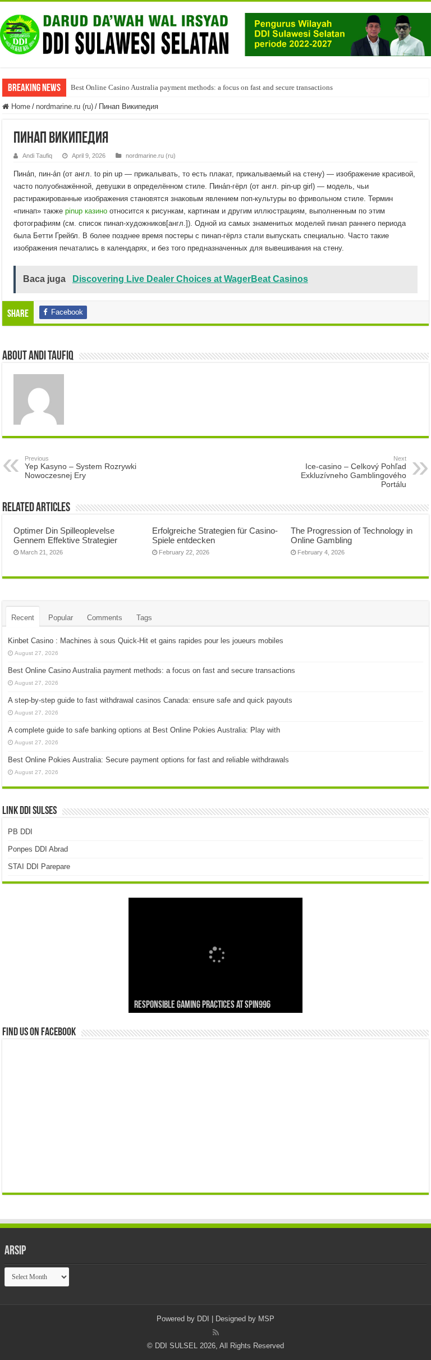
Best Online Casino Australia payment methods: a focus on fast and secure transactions (202, 87)
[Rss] (216, 1332)
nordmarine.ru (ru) (64, 106)
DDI (203, 1318)
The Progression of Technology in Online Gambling (351, 535)
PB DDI (20, 831)
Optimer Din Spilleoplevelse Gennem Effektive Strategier (65, 535)
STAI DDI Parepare (39, 866)
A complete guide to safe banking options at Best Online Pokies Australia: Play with (144, 730)
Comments (104, 617)
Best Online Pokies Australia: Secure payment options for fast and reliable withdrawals (148, 760)
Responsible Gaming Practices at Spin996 (202, 1005)
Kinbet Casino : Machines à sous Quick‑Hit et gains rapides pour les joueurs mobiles (145, 640)
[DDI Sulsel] (215, 32)
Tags (144, 617)
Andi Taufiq (37, 155)
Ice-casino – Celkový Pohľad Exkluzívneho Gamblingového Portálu (353, 472)
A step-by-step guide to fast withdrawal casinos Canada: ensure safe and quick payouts (150, 700)
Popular (60, 617)
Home (19, 106)
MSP (266, 1318)
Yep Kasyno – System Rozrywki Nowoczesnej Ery (80, 467)
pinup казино (86, 211)
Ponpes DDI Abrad (38, 849)
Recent (22, 617)
